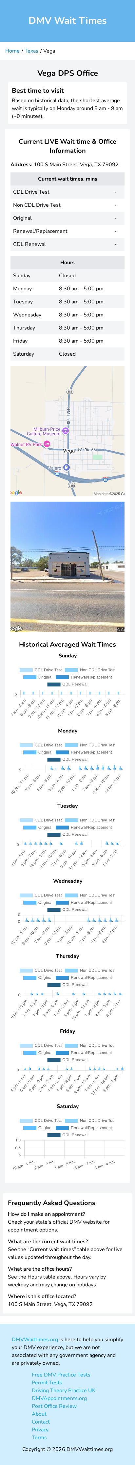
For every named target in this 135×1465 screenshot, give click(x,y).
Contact (41, 1421)
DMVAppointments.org (59, 1398)
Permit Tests (47, 1382)
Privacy (40, 1429)
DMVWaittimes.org (35, 1339)
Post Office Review (54, 1406)
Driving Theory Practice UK (63, 1390)
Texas (31, 51)
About (39, 1414)
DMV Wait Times (68, 20)
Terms (39, 1437)
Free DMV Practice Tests (61, 1374)
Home (12, 51)
